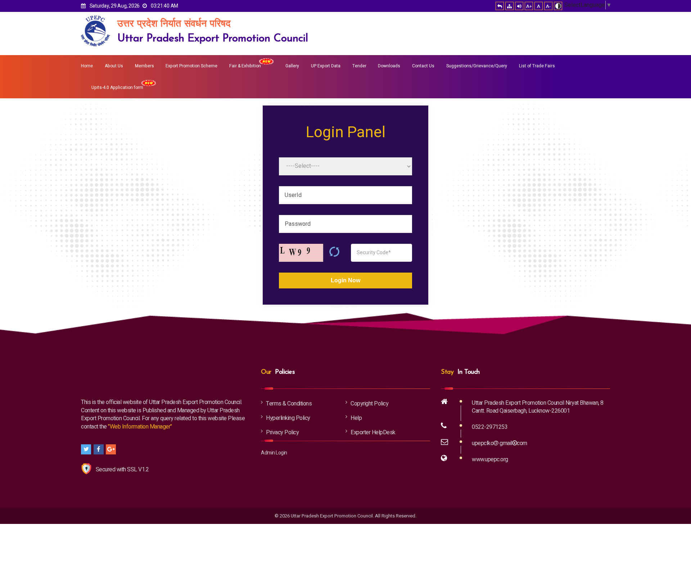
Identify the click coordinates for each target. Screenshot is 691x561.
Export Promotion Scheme (191, 66)
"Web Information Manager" (140, 426)
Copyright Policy (369, 403)
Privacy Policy (282, 432)
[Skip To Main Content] (500, 6)
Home (87, 66)
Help (356, 418)
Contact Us (423, 66)
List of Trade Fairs (537, 66)
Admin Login (274, 453)
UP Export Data (325, 66)
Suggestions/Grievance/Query (476, 66)
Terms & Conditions (289, 403)
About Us (114, 66)
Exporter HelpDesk (373, 432)
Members (144, 66)
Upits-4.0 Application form (117, 87)
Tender (359, 66)
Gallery (292, 66)
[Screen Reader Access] (519, 6)
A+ (529, 6)
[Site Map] (509, 6)
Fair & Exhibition (245, 66)
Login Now (345, 280)
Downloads (389, 66)
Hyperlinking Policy (288, 418)
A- (548, 6)
